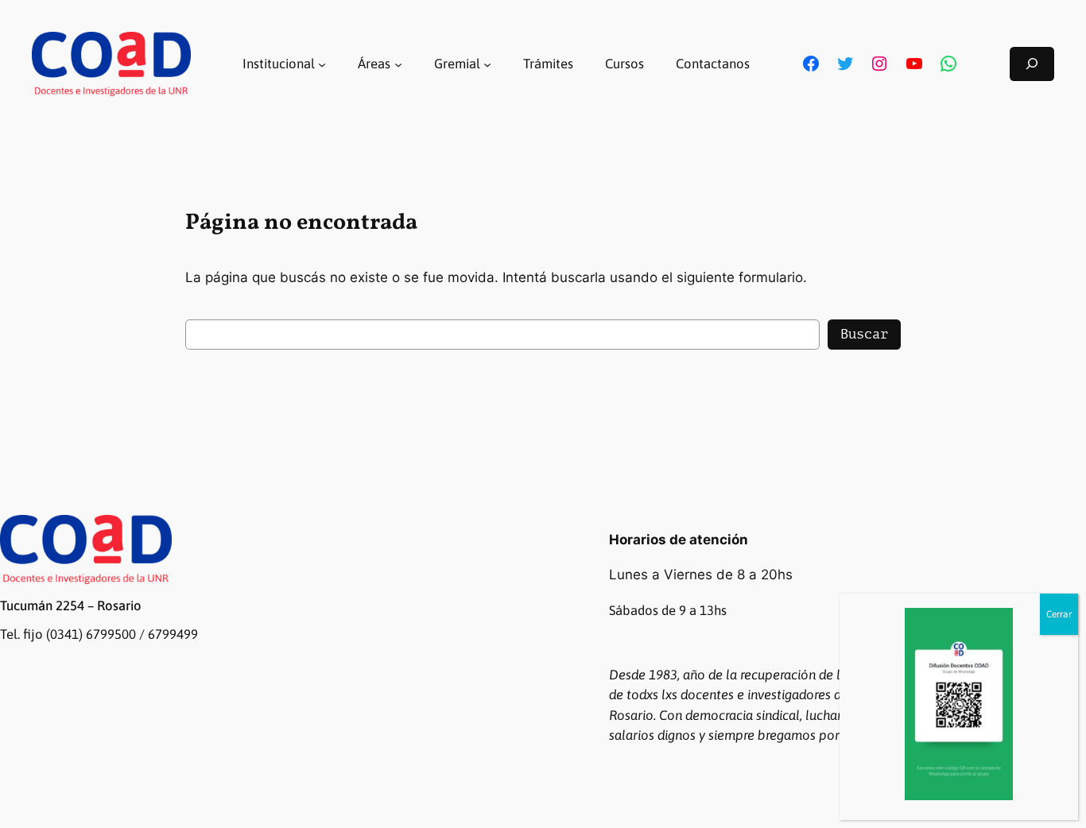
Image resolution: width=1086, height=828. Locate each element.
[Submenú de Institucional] (322, 64)
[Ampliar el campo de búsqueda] (1032, 64)
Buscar (864, 334)
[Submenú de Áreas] (398, 64)
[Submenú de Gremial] (487, 64)
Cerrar (1059, 614)
